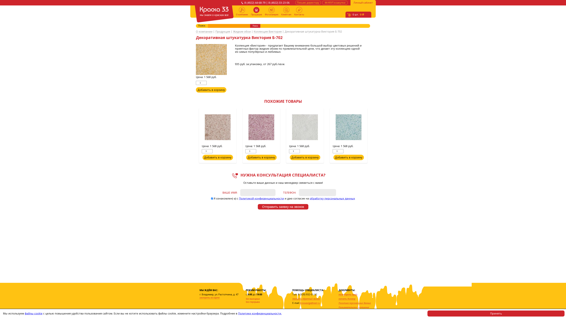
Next (372, 135)
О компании (242, 14)
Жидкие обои (242, 31)
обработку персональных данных (332, 198)
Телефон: (289, 192)
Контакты (299, 14)
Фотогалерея (271, 14)
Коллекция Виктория (268, 31)
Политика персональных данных (355, 303)
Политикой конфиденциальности (261, 198)
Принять (496, 313)
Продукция (256, 14)
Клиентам (286, 14)
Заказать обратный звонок (306, 298)
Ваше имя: (229, 192)
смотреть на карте (210, 297)
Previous (193, 135)
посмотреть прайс (348, 294)
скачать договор (347, 298)
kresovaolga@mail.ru (310, 303)
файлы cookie (33, 313)
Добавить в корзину (211, 90)
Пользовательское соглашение (354, 307)
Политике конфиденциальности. (260, 313)
